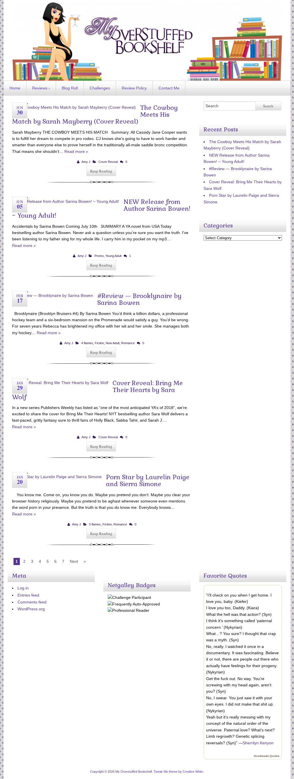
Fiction (99, 343)
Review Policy (134, 88)
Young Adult (113, 256)
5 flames (95, 524)
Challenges (100, 88)
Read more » (76, 151)
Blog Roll (70, 88)
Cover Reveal (108, 161)
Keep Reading (101, 171)
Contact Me (168, 88)
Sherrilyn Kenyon (258, 743)
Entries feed (28, 595)
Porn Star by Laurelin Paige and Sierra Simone (147, 480)
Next (74, 561)
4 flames (87, 343)
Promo (99, 256)
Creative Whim (193, 771)
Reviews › (41, 88)
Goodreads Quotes (266, 755)
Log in (23, 588)
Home (14, 88)
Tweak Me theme (165, 771)
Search (268, 105)
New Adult (112, 343)
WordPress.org (31, 609)
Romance (128, 343)
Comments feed (32, 602)
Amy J (86, 161)
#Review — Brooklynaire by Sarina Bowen (139, 299)
